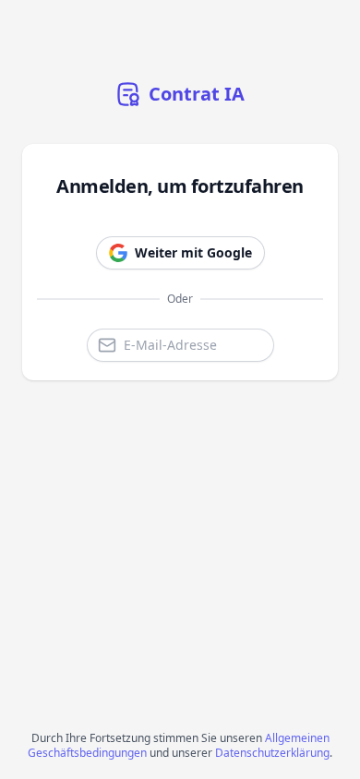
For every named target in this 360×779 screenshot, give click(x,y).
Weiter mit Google (193, 252)
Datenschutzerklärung (272, 753)
